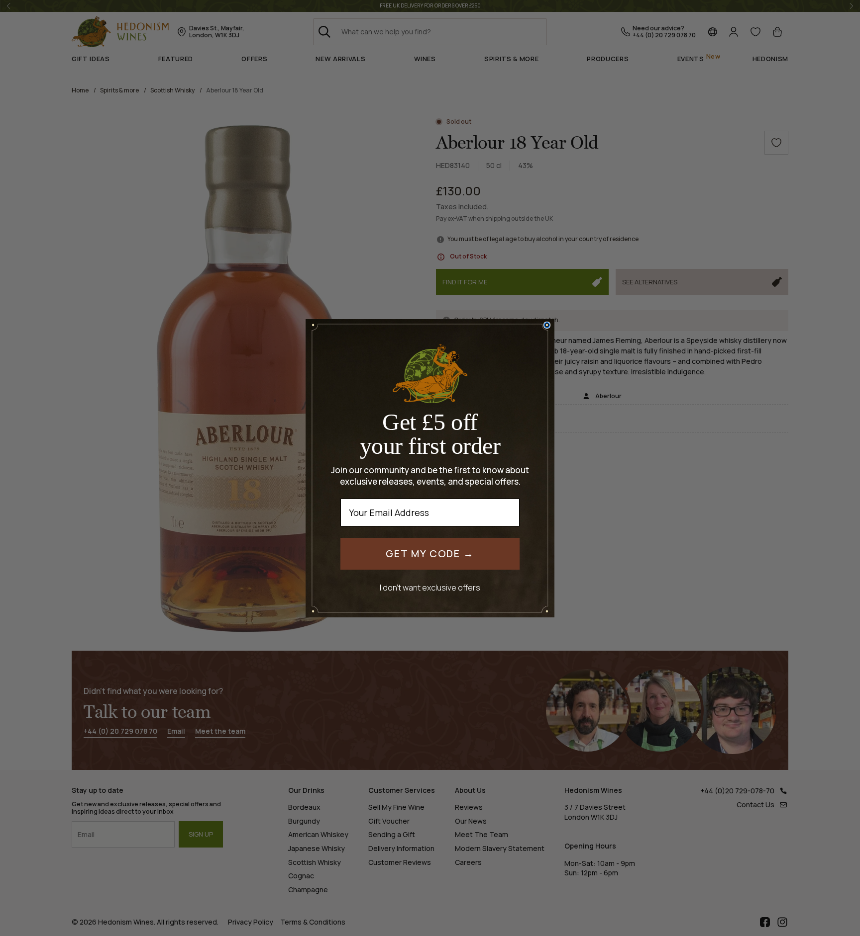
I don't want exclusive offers (430, 587)
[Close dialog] (546, 325)
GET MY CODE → (430, 553)
